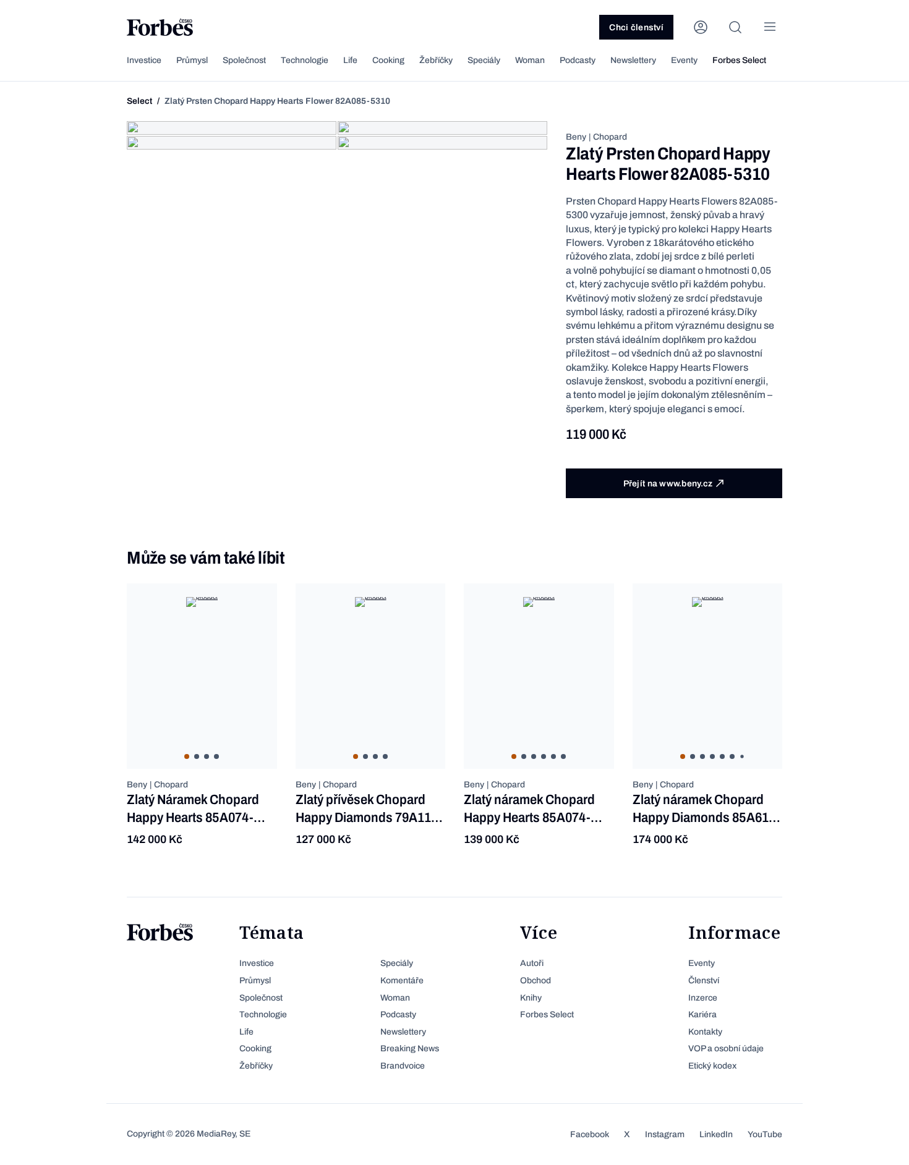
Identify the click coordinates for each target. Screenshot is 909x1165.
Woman (530, 60)
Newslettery (633, 60)
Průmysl (192, 60)
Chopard (610, 137)
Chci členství (636, 27)
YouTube (765, 1134)
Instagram (665, 1134)
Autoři (532, 963)
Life (350, 60)
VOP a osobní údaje (726, 1048)
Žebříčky (436, 60)
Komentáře (402, 980)
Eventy (684, 60)
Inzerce (702, 997)
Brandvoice (402, 1065)
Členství (703, 980)
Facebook (589, 1134)
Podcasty (577, 60)
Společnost (244, 60)
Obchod (535, 980)
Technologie (304, 60)
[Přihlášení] (700, 27)
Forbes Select (739, 60)
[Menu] (770, 27)
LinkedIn (716, 1134)
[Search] (735, 27)
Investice (144, 60)
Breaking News (409, 1048)
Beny (576, 137)
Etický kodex (712, 1065)
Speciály (483, 60)
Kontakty (705, 1031)
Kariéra (702, 1014)
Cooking (388, 60)
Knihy (531, 997)
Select (139, 101)
